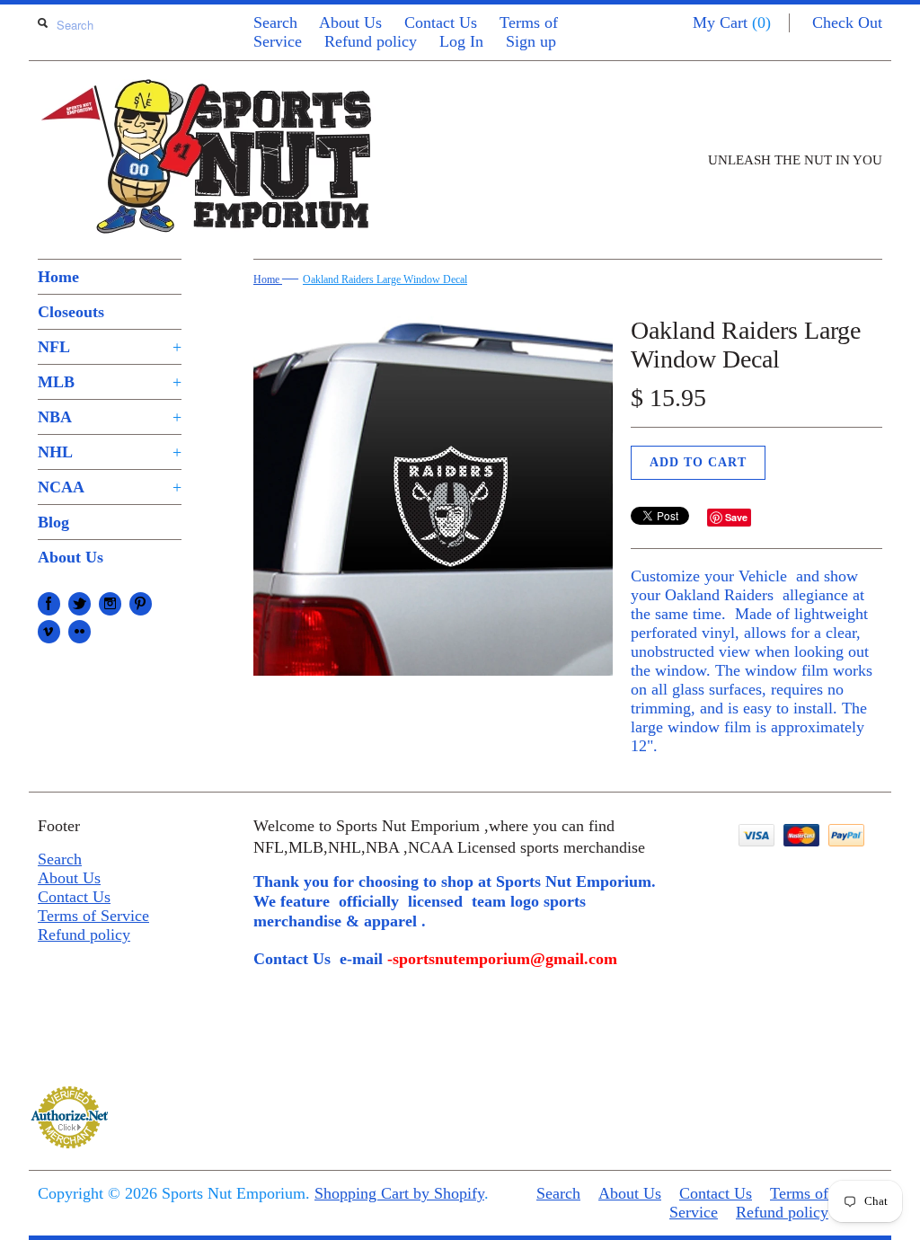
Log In (461, 41)
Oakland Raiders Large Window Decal (385, 279)
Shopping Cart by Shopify (399, 1193)
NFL (109, 347)
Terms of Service (93, 916)
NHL (109, 452)
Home (58, 277)
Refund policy (370, 41)
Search (275, 22)
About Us (350, 22)
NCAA (109, 487)
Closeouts (71, 312)
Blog (53, 522)
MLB (109, 382)
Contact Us (440, 22)
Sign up (531, 41)
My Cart (732, 22)
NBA (109, 417)
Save (736, 517)
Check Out (847, 22)
